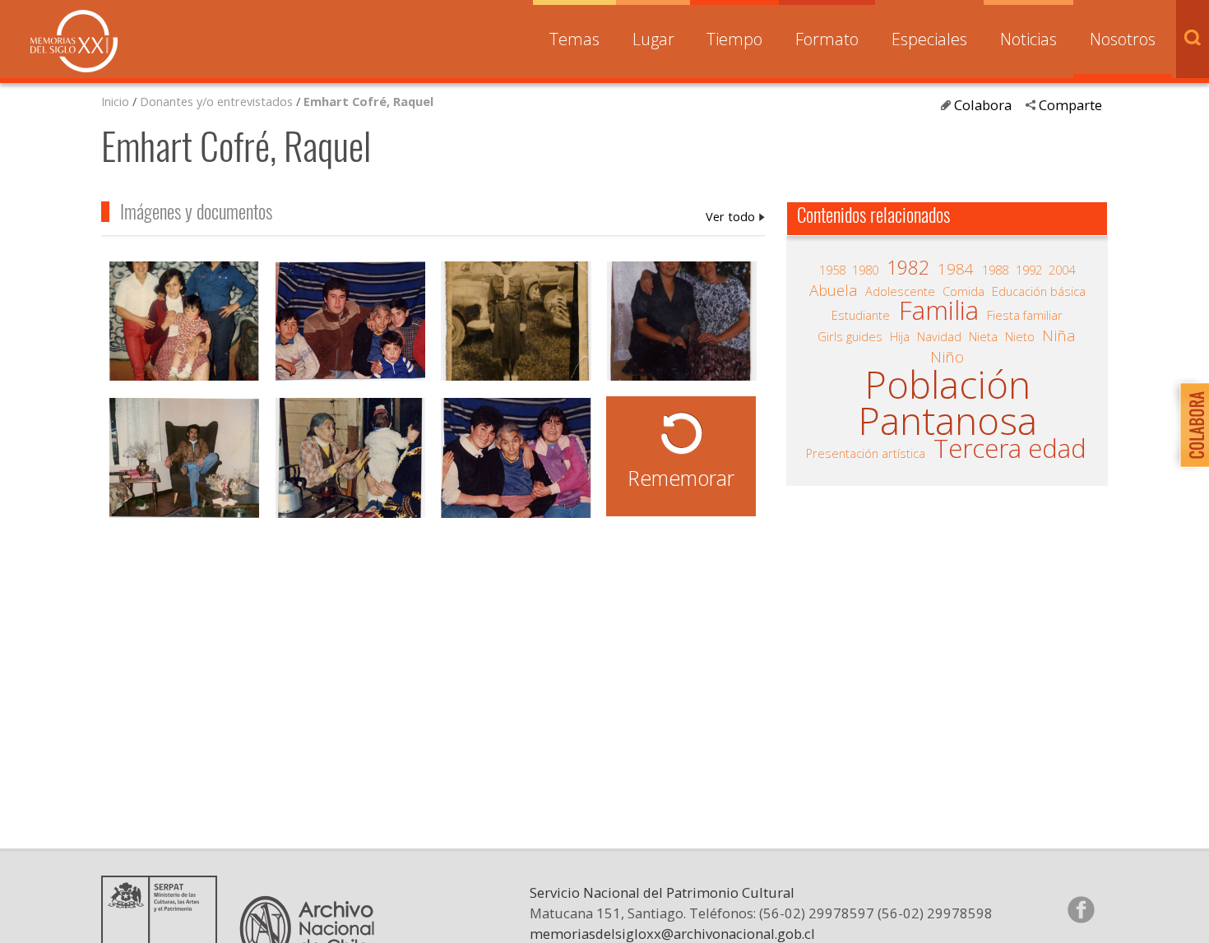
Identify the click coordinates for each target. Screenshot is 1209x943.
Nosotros (1123, 39)
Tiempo (734, 39)
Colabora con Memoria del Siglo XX (1190, 424)
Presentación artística (865, 453)
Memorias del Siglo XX (74, 41)
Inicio (115, 101)
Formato (827, 39)
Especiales (929, 39)
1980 (865, 269)
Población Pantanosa (947, 402)
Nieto (1020, 336)
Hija (900, 336)
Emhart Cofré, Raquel (368, 101)
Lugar (653, 39)
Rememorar (681, 478)
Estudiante (860, 315)
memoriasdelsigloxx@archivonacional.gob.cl (672, 933)
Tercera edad (1009, 449)
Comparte (1070, 104)
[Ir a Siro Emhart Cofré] (184, 460)
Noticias (1028, 39)
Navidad (939, 336)
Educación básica (1039, 291)
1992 (1029, 269)
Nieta (983, 336)
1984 (956, 269)
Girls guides (850, 336)
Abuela (833, 290)
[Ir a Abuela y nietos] (350, 323)
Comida (963, 291)
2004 (1062, 269)
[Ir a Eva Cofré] (350, 460)
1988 (995, 269)
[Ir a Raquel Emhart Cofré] (516, 323)
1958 (832, 269)
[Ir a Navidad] (682, 323)
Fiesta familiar (1025, 315)
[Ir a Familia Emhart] (184, 323)
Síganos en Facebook (1080, 909)
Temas (574, 39)
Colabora (983, 104)
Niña (1059, 335)
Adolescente (900, 291)
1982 (908, 268)
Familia (939, 311)
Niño (947, 357)
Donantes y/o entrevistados (216, 101)
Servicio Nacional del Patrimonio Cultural (662, 892)
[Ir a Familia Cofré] (516, 460)
